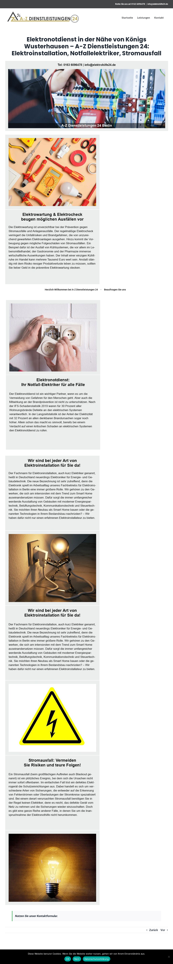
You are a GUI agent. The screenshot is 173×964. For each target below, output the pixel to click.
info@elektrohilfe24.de (157, 4)
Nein (76, 959)
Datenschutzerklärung (96, 959)
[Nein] (168, 956)
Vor (162, 930)
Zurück (153, 930)
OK (67, 959)
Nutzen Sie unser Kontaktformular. (36, 916)
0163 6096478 (138, 4)
